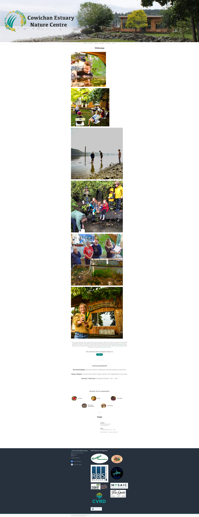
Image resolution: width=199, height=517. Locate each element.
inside (115, 346)
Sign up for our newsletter (77, 464)
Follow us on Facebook (77, 461)
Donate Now (99, 354)
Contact (113, 43)
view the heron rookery (105, 347)
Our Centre (85, 43)
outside (120, 346)
